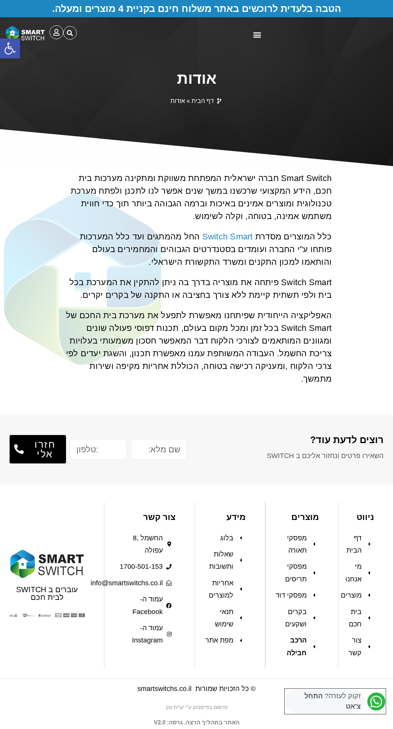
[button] (10, 48)
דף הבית (203, 101)
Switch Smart (227, 236)
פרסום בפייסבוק (210, 707)
